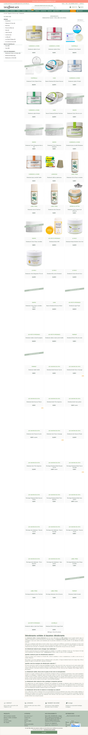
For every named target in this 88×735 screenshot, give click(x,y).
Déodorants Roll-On (10, 55)
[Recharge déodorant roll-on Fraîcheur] (34, 579)
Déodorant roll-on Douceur (54, 209)
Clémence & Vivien (10, 23)
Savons (7, 10)
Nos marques (6, 722)
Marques (80, 10)
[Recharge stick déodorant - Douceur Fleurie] (74, 514)
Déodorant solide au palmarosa (54, 177)
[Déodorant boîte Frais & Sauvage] (74, 354)
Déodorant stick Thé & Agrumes (34, 466)
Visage (24, 10)
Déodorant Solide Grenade (74, 594)
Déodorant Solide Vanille (34, 369)
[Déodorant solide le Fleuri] (54, 34)
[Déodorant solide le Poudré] (74, 66)
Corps (18, 10)
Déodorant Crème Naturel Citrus (34, 81)
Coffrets (57, 10)
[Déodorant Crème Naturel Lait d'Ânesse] (74, 194)
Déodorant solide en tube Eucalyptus (34, 337)
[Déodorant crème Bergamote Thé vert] (34, 258)
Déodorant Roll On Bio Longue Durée (54, 626)
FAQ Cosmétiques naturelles (10, 716)
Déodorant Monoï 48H (54, 241)
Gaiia (7, 30)
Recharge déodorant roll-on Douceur (54, 594)
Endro (7, 25)
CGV (25, 722)
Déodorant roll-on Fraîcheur (34, 209)
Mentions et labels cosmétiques (10, 717)
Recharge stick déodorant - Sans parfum (54, 563)
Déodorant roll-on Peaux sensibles (75, 177)
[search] (54, 8)
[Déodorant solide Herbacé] (34, 98)
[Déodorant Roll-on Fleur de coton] (74, 322)
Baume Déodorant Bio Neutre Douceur (54, 81)
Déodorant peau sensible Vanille (34, 177)
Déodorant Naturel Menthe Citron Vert (74, 241)
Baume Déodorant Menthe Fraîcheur (54, 113)
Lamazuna (8, 34)
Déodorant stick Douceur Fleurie (74, 434)
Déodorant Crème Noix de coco (74, 113)
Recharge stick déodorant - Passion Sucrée (34, 531)
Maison (50, 10)
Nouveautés (66, 10)
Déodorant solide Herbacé (34, 113)
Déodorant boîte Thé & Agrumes (54, 401)
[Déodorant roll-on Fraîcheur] (34, 194)
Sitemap (26, 725)
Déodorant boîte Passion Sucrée (54, 369)
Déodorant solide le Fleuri (54, 49)
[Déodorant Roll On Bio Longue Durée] (54, 611)
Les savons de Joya (10, 41)
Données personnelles (28, 724)
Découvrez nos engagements (51, 723)
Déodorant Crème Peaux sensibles (34, 241)
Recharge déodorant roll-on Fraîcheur (34, 594)
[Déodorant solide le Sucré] (34, 34)
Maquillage (30, 10)
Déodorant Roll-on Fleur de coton (74, 337)
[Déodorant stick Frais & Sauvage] (54, 418)
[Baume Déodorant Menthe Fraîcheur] (54, 98)
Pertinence (80, 20)
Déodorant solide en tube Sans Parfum (34, 626)
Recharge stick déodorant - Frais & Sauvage (54, 531)
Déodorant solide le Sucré (34, 49)
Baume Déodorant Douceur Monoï (54, 305)
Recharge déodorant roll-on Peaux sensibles (74, 563)
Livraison (26, 719)
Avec (7, 45)
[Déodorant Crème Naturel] (74, 34)
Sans (7, 48)
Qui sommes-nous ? (28, 716)
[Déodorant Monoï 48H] (54, 226)
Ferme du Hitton (9, 27)
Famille (37, 10)
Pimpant (74, 334)
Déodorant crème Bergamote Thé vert (34, 273)
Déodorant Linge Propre (74, 305)
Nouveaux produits (7, 720)
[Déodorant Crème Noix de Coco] (74, 258)
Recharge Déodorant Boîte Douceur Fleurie (34, 498)
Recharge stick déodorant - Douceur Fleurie (74, 531)
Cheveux (12, 10)
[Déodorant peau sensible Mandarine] (74, 130)
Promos (73, 10)
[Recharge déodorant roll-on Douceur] (54, 579)
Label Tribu (8, 32)
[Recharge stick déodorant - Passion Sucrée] (34, 514)
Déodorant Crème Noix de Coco (74, 273)
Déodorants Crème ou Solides (12, 53)
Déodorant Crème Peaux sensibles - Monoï (34, 306)
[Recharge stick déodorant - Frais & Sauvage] (54, 514)
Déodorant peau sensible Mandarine (74, 145)
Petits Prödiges (76, 668)
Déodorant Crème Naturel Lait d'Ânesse (75, 210)
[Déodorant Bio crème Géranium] (54, 258)
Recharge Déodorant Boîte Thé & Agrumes (54, 498)
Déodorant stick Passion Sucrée (34, 434)
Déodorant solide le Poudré (74, 81)
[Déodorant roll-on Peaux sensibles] (74, 162)
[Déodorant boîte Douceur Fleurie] (34, 386)
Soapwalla (74, 46)
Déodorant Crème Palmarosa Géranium (54, 146)
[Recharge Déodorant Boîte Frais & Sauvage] (74, 450)
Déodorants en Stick (10, 57)
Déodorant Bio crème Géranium (54, 273)
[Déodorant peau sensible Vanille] (34, 162)
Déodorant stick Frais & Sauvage (54, 434)
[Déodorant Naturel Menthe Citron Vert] (74, 226)
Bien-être (43, 10)
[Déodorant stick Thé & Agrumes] (34, 450)
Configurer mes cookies (49, 729)
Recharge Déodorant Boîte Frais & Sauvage (74, 466)
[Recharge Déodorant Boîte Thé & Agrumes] (54, 482)
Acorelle (7, 21)
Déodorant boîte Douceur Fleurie (34, 401)
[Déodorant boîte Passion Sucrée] (54, 354)
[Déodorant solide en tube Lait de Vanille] (54, 322)
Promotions (6, 719)
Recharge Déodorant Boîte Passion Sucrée (54, 466)
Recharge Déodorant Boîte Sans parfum (74, 498)
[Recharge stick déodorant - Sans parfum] (54, 547)
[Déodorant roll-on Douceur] (54, 194)
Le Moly (7, 37)
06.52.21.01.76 (54, 725)
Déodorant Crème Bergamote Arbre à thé (34, 146)
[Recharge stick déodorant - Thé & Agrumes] (34, 547)
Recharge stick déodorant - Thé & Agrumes (34, 563)
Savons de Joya (64, 668)
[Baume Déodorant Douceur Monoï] (54, 290)
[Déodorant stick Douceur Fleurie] (74, 418)
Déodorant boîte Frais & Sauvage (74, 369)
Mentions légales (27, 720)
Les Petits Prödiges (10, 39)
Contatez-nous (27, 717)
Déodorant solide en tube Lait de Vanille (54, 337)
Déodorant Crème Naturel (75, 49)
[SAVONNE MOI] (11, 7)
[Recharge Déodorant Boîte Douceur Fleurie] (34, 482)
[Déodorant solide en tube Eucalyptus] (34, 322)
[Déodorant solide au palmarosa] (54, 162)
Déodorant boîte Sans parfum (74, 401)
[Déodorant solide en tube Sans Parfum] (34, 611)
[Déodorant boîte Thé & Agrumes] (54, 386)
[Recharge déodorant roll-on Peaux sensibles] (74, 547)
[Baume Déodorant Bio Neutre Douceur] (54, 66)
